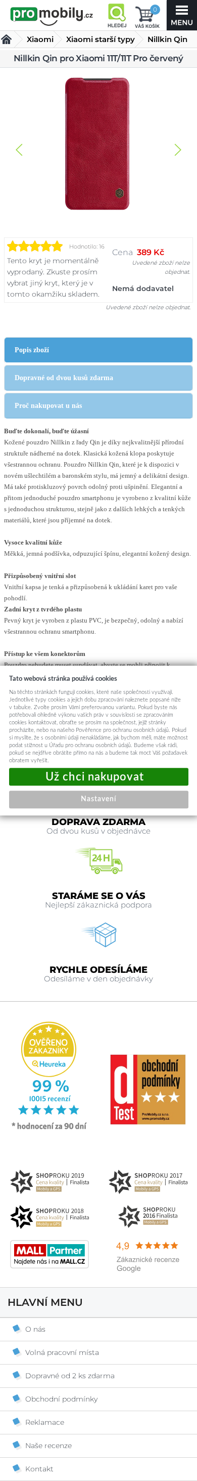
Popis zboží (32, 350)
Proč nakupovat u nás (48, 405)
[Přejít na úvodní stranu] (51, 16)
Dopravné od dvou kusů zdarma (64, 378)
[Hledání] (117, 15)
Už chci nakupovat (98, 777)
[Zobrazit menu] (182, 15)
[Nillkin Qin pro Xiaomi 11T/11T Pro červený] (98, 145)
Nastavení (98, 799)
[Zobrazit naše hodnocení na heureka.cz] (49, 1128)
